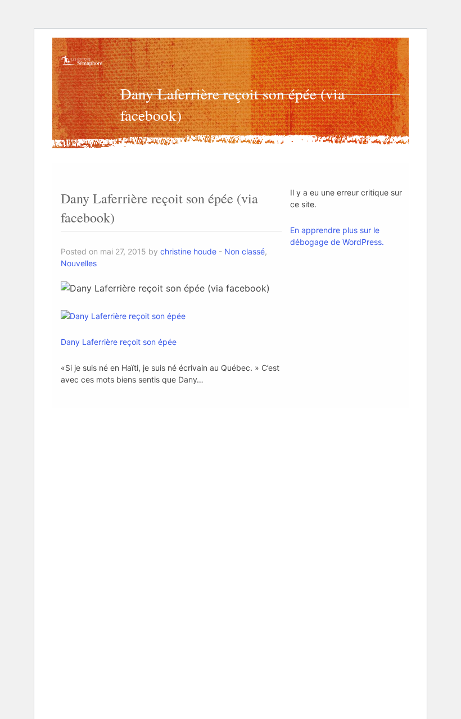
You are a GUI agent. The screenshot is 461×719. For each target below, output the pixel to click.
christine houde (188, 251)
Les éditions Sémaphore (82, 71)
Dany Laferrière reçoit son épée (119, 342)
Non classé (244, 251)
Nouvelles (79, 263)
